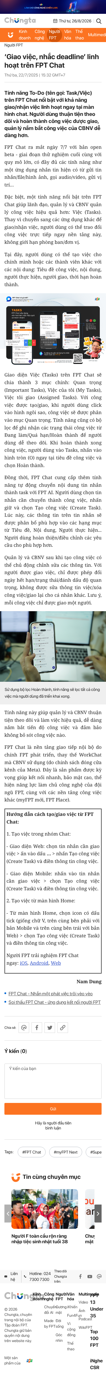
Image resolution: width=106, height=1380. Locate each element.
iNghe (96, 1361)
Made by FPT (50, 1324)
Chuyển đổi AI (50, 1310)
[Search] (99, 21)
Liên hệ (14, 1276)
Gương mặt (61, 1310)
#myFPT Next (65, 1152)
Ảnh (82, 1311)
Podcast (84, 1319)
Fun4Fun (73, 1315)
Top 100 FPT (94, 1338)
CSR (94, 1367)
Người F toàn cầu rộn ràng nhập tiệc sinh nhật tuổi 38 (39, 1238)
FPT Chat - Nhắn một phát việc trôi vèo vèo (51, 993)
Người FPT (54, 35)
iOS (23, 963)
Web (56, 963)
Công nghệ (40, 35)
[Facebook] (80, 1276)
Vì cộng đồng (71, 1329)
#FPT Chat (31, 1152)
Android (39, 963)
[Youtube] (89, 1276)
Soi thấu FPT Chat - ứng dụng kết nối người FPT (55, 1002)
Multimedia (84, 1294)
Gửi (53, 1108)
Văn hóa (67, 35)
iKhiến (72, 1307)
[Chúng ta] (20, 20)
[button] (98, 1214)
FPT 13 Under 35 (96, 1306)
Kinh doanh (25, 35)
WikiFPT (84, 1327)
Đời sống (60, 1324)
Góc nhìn (59, 1338)
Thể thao (79, 35)
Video (83, 1302)
